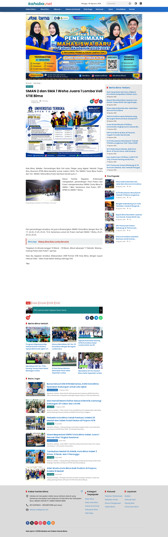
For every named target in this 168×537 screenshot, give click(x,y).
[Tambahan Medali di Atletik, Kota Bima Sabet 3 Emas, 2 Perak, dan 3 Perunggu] (35, 457)
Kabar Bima (31, 361)
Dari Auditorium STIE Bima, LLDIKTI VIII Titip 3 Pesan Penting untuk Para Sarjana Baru (122, 158)
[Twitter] (92, 318)
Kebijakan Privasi (111, 499)
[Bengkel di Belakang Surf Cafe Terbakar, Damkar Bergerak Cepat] (109, 205)
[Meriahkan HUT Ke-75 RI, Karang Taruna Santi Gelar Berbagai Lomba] (38, 358)
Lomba (43, 303)
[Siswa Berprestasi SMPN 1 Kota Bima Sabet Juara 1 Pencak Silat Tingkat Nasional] (35, 440)
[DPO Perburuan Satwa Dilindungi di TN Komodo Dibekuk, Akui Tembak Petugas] (109, 227)
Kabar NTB (50, 407)
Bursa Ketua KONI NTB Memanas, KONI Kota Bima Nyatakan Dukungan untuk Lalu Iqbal (73, 385)
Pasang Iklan (130, 503)
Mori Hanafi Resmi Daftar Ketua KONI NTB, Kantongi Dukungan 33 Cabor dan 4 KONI (74, 402)
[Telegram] (96, 318)
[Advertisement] (52, 160)
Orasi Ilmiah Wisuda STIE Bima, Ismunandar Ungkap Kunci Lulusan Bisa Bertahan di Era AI (123, 125)
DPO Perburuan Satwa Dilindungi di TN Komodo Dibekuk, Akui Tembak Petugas (123, 166)
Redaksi (128, 496)
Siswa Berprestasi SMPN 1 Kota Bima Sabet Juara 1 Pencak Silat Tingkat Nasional (73, 436)
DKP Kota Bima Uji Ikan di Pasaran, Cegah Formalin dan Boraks (121, 134)
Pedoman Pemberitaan (113, 496)
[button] (130, 3)
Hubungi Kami (130, 499)
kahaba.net (34, 101)
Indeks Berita (110, 507)
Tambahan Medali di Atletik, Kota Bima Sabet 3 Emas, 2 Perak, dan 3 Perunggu (72, 453)
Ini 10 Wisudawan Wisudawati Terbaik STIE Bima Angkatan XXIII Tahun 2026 (122, 142)
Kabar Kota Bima (32, 340)
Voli (58, 303)
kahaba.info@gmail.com (39, 510)
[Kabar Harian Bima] (40, 3)
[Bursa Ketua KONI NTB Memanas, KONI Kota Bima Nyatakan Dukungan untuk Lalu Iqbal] (35, 389)
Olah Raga (29, 86)
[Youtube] (44, 523)
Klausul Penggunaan (113, 503)
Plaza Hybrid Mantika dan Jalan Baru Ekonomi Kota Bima (122, 109)
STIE (51, 303)
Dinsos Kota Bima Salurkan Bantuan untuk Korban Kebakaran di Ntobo (127, 238)
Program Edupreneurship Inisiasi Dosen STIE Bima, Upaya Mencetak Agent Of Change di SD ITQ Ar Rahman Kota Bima (38, 346)
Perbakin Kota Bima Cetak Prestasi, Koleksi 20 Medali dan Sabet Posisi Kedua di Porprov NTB (71, 419)
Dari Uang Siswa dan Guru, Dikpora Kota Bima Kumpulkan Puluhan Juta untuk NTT (121, 93)
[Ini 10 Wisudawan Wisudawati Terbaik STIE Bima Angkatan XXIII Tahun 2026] (109, 194)
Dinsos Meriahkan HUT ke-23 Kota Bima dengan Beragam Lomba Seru (64, 346)
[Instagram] (40, 523)
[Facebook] (87, 318)
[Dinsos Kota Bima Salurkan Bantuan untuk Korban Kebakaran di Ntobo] (109, 238)
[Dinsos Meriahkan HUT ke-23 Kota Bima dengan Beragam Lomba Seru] (64, 334)
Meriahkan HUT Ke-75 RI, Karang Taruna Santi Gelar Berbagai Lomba (37, 368)
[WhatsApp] (101, 318)
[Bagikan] (101, 101)
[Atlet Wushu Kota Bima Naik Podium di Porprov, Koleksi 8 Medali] (35, 473)
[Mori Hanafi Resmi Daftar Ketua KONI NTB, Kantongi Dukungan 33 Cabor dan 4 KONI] (35, 406)
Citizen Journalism (132, 507)
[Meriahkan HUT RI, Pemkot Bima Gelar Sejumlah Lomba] (90, 360)
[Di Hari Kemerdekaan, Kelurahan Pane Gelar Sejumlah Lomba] (64, 359)
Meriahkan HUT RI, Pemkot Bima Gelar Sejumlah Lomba (90, 372)
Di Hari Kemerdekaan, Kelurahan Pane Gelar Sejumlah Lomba (61, 370)
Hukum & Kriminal (92, 506)
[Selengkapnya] (82, 491)
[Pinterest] (36, 523)
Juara (35, 303)
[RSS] (53, 523)
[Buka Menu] (140, 3)
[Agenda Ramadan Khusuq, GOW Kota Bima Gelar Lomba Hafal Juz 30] (90, 332)
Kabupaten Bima (91, 509)
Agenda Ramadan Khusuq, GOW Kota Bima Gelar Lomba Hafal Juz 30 (89, 343)
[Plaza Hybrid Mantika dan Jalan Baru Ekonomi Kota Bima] (109, 183)
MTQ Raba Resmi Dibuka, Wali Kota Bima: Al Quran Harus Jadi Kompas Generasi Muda (121, 150)
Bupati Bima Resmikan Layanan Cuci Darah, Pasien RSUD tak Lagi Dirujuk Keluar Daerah (122, 101)
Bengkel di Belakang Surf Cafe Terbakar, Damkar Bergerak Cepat (128, 205)
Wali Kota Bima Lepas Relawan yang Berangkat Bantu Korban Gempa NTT (122, 117)
